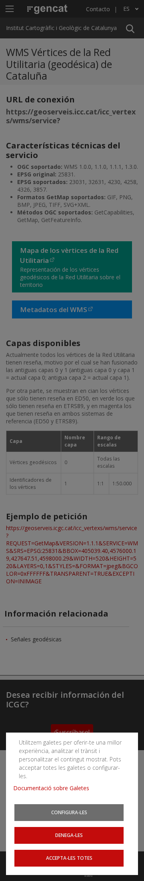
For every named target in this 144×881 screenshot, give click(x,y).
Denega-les (69, 835)
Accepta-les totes (69, 858)
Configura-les (69, 812)
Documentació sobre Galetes (54, 788)
